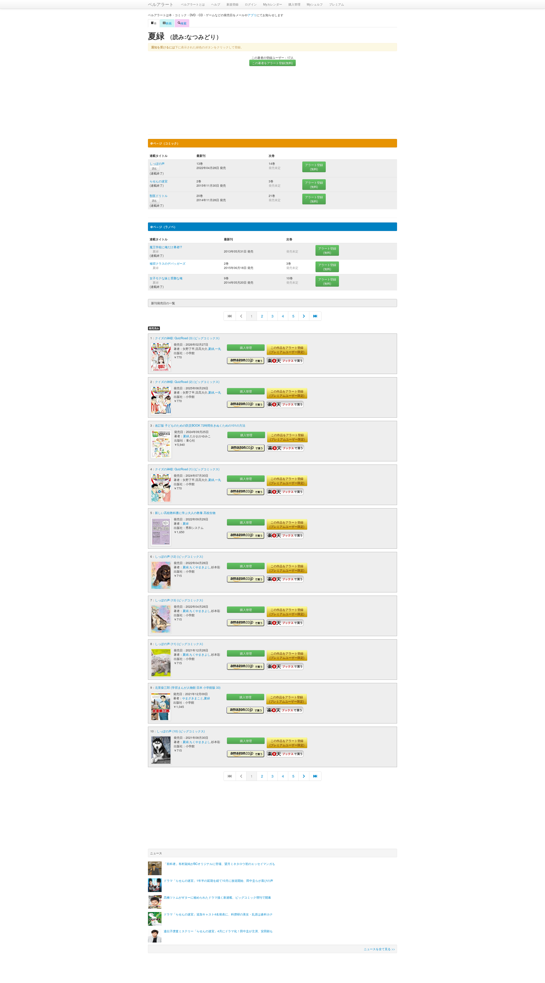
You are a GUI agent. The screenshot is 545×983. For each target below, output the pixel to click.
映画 (169, 23)
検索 (183, 23)
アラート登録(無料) (314, 167)
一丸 (218, 348)
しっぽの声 (157, 163)
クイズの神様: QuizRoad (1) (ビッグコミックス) (187, 469)
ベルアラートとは (193, 4)
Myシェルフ (315, 4)
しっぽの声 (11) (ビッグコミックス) (179, 644)
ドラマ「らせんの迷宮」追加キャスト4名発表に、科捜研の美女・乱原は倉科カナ (218, 914)
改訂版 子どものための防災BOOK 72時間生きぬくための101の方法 (200, 425)
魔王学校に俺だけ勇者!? (166, 247)
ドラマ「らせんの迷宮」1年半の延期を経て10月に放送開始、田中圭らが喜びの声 (218, 880)
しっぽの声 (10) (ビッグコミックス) (181, 731)
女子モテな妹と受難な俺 (166, 278)
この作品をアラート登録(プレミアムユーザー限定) (287, 349)
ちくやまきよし (199, 567)
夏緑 (211, 348)
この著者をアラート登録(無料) (272, 63)
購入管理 (294, 4)
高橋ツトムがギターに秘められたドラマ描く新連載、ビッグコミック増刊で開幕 (217, 897)
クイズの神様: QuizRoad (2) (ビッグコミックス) (187, 382)
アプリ (252, 15)
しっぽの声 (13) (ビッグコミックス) (179, 600)
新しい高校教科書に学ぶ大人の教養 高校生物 (185, 513)
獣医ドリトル (159, 195)
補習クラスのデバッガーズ (167, 263)
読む (154, 168)
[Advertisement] (272, 100)
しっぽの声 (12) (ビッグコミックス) (179, 556)
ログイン (251, 4)
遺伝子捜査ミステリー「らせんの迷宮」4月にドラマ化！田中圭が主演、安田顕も (218, 931)
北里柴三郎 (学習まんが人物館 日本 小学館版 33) (188, 687)
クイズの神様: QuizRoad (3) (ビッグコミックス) (187, 338)
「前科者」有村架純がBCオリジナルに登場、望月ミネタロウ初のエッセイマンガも (219, 864)
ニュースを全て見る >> (379, 949)
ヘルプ (215, 4)
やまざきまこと (192, 698)
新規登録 (232, 4)
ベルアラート (161, 4)
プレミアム (336, 4)
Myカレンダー (272, 4)
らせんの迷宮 (159, 181)
